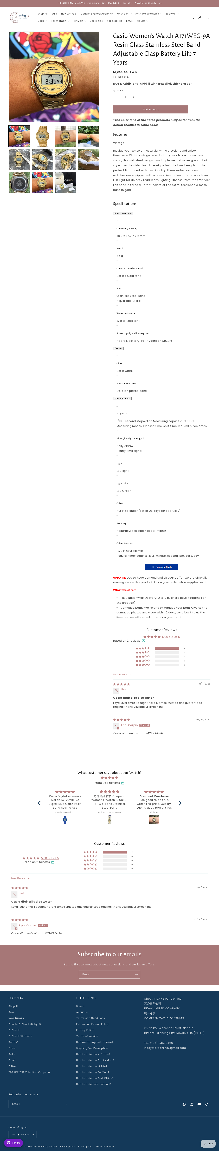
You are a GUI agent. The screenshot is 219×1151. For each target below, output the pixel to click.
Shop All (14, 1006)
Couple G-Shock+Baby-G (25, 1024)
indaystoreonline (27, 1146)
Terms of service (87, 1036)
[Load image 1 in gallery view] (19, 136)
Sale (11, 1012)
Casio (12, 1048)
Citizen (13, 1066)
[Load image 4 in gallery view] (88, 136)
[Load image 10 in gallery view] (42, 182)
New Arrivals (16, 1018)
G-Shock (14, 1030)
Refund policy (67, 1146)
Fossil (12, 1060)
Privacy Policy (85, 1030)
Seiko (12, 1054)
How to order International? (94, 1084)
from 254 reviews (107, 783)
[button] (124, 13)
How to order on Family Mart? (95, 1060)
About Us (82, 1012)
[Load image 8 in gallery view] (88, 159)
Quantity (118, 90)
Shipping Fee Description (92, 1048)
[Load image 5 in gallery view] (19, 159)
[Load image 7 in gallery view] (65, 159)
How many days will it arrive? (94, 1042)
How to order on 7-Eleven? (93, 1054)
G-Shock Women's (21, 1036)
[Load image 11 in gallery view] (65, 182)
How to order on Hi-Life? (91, 1066)
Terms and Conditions (90, 1018)
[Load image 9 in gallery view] (19, 182)
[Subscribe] (136, 975)
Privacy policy (85, 1146)
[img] (121, 684)
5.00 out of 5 (171, 637)
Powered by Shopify (46, 1146)
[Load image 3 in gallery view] (65, 136)
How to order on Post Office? (95, 1078)
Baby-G (13, 1042)
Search (80, 1006)
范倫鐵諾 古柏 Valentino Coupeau (29, 1072)
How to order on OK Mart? (92, 1072)
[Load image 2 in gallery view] (42, 136)
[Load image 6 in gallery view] (42, 159)
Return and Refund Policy (92, 1024)
